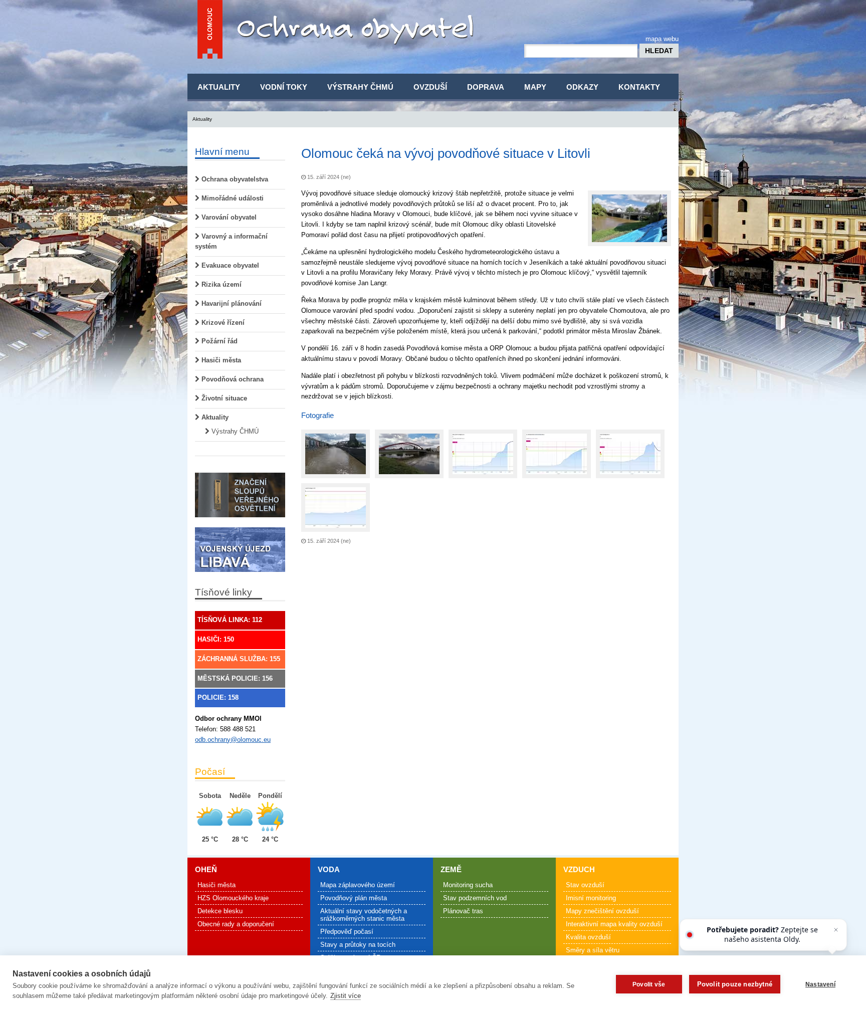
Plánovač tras (463, 911)
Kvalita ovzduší (588, 937)
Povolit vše (648, 984)
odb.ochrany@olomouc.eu (233, 739)
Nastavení (820, 984)
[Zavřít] (835, 929)
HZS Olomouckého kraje (233, 898)
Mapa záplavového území (357, 885)
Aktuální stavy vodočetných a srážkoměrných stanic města (363, 914)
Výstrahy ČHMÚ (360, 87)
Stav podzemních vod (475, 898)
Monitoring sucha (468, 885)
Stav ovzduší (585, 885)
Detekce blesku (220, 911)
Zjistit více (345, 995)
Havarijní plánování (230, 303)
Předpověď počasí (346, 931)
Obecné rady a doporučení (235, 924)
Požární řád (218, 341)
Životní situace (223, 398)
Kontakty (639, 87)
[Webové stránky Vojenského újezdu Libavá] (240, 569)
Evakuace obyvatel (229, 265)
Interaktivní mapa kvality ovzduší (614, 924)
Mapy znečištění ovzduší (602, 911)
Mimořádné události (231, 198)
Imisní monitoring (591, 898)
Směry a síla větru (592, 950)
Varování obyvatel (228, 217)
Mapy (535, 87)
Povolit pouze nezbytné (734, 984)
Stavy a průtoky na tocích (357, 944)
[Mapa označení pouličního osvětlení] (240, 515)
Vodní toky (283, 87)
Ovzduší (430, 87)
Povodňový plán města (353, 898)
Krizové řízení (222, 322)
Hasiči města (220, 360)
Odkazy (582, 87)
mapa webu (662, 39)
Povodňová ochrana (231, 379)
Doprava (485, 87)
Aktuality (218, 87)
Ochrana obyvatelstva (233, 179)
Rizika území (220, 284)
